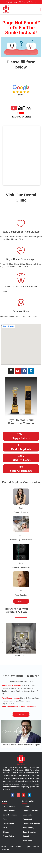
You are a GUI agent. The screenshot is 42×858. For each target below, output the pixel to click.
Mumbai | (11, 2)
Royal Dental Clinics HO (11, 685)
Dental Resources (10, 815)
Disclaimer (5, 849)
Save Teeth (27, 815)
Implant (26, 806)
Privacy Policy (8, 836)
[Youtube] (18, 371)
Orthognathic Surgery (31, 823)
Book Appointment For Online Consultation (19, 706)
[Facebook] (24, 371)
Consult (26, 836)
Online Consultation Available (21, 286)
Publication (27, 840)
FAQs (5, 828)
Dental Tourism (9, 811)
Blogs (5, 819)
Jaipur (16, 2)
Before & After (8, 823)
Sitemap (6, 832)
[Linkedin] (31, 371)
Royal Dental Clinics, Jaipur (21, 259)
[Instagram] (11, 371)
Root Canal (27, 819)
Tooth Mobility (28, 828)
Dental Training (9, 806)
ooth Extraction (30, 832)
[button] (21, 508)
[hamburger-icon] (38, 9)
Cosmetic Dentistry (30, 811)
